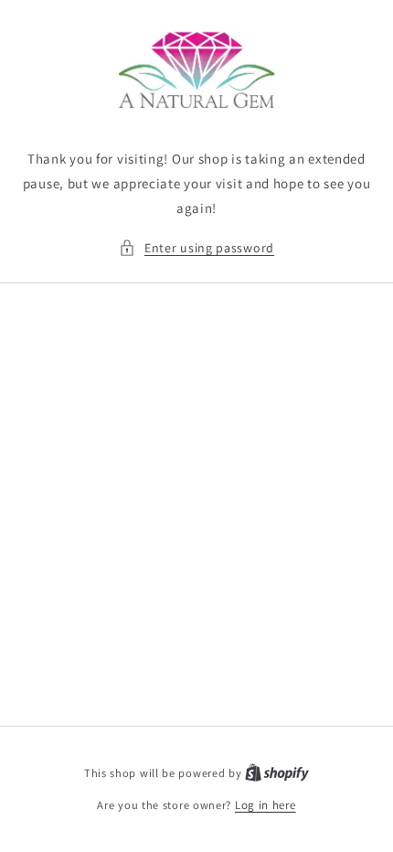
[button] (196, 248)
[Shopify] (277, 773)
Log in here (265, 805)
